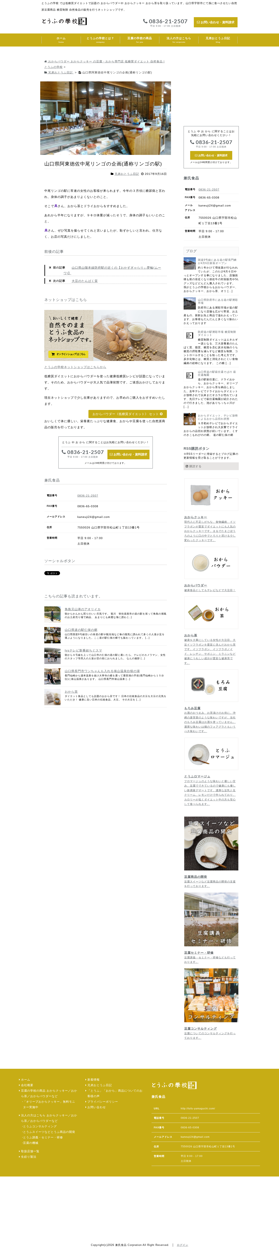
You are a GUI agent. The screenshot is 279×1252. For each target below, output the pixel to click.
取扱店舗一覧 (30, 1151)
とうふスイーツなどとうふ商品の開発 (49, 1131)
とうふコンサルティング (40, 1126)
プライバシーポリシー (102, 1101)
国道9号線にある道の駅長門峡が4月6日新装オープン (217, 261)
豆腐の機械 (30, 1142)
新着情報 (93, 1079)
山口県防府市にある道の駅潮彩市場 (218, 301)
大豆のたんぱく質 (85, 281)
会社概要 (27, 1085)
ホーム (61, 40)
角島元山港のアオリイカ (83, 609)
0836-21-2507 (168, 23)
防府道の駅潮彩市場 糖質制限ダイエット (217, 333)
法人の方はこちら (179, 40)
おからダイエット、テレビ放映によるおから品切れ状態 (218, 417)
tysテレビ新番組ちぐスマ (83, 650)
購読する (195, 466)
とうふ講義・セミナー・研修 (43, 1137)
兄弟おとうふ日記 (218, 40)
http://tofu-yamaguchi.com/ (198, 1108)
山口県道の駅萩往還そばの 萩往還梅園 (217, 373)
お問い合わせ (96, 1107)
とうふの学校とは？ (100, 40)
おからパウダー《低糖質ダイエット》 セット (126, 414)
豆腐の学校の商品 (139, 40)
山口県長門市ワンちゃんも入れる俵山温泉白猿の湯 (102, 671)
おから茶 (71, 691)
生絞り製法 (28, 1156)
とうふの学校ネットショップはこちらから (75, 367)
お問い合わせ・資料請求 (217, 22)
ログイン (182, 1244)
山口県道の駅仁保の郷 (81, 630)
